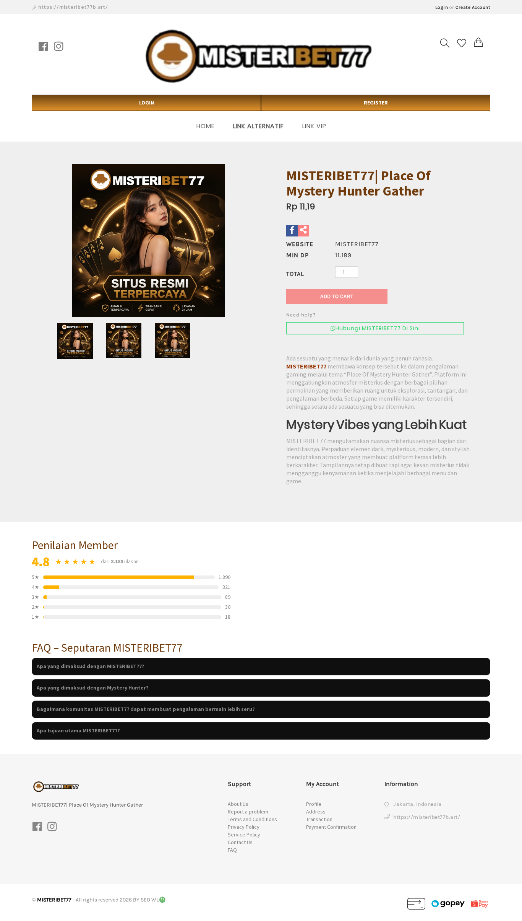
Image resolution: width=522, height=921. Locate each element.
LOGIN (146, 102)
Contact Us (240, 842)
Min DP (297, 255)
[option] (148, 240)
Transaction (319, 819)
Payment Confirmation (331, 826)
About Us (238, 803)
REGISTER (376, 102)
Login (441, 7)
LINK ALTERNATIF (258, 126)
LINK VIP (314, 126)
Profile (313, 803)
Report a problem (248, 811)
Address (316, 811)
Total (295, 273)
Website (299, 244)
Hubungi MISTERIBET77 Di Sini (378, 328)
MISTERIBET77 (306, 366)
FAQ (232, 849)
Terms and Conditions (252, 819)
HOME (205, 126)
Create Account (473, 7)
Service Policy (244, 834)
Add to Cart (336, 296)
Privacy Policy (243, 826)
